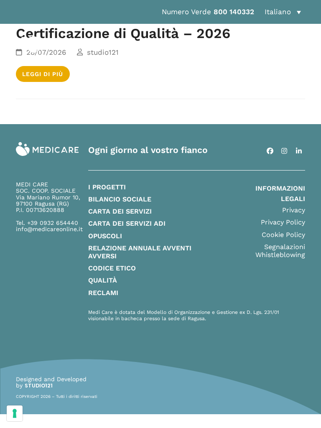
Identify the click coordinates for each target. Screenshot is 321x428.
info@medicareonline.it (49, 229)
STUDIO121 (39, 385)
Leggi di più (42, 74)
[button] (282, 12)
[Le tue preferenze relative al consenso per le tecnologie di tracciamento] (15, 413)
